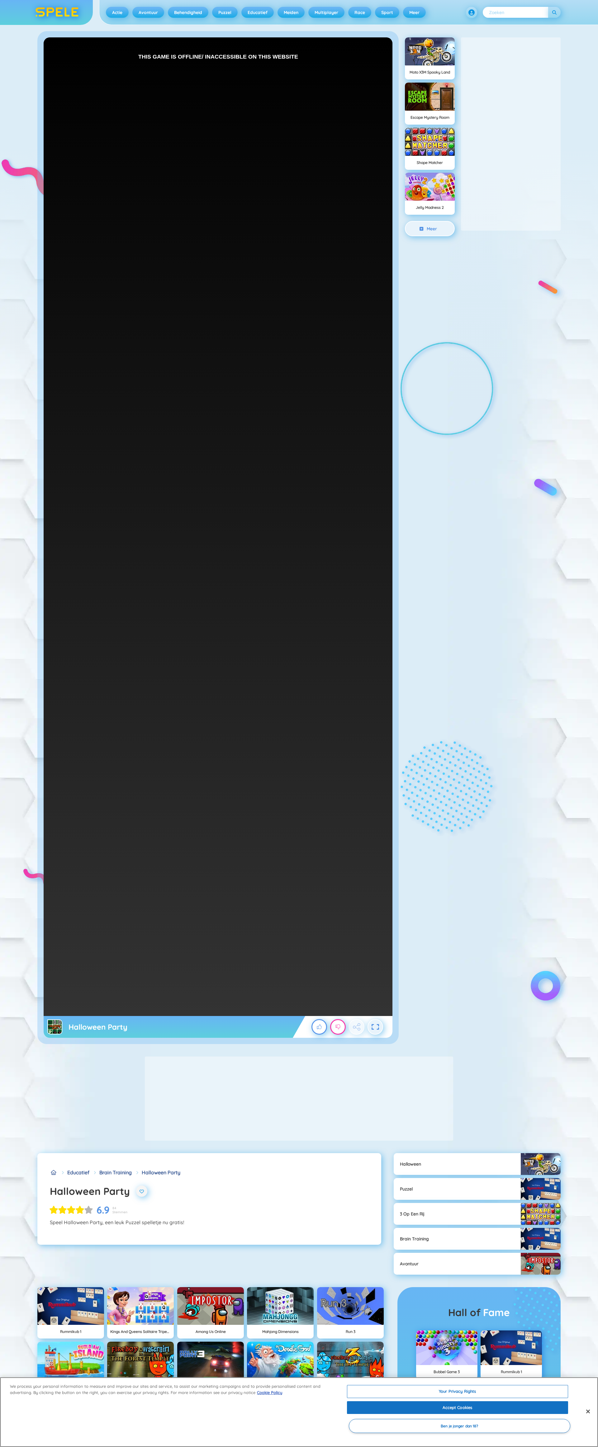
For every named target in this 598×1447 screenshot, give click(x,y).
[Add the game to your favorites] (141, 1191)
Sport (387, 12)
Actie (117, 12)
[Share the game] (356, 1027)
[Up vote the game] (319, 1027)
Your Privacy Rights (457, 1391)
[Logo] (57, 12)
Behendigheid (188, 12)
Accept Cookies (457, 1407)
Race (359, 12)
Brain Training (115, 1172)
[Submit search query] (554, 12)
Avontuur (148, 12)
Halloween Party (161, 1172)
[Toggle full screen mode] (375, 1027)
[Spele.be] (53, 1172)
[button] (471, 12)
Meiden (291, 12)
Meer (414, 12)
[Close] (588, 1411)
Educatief (258, 12)
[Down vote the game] (338, 1027)
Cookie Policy (269, 1392)
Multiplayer (326, 12)
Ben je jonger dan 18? (459, 1426)
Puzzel (224, 12)
